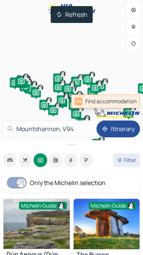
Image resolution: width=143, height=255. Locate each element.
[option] (10, 160)
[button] (15, 83)
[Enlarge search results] (71, 144)
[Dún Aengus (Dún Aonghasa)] (36, 224)
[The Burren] (107, 224)
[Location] (133, 43)
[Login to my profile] (133, 10)
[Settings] (133, 27)
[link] (105, 101)
